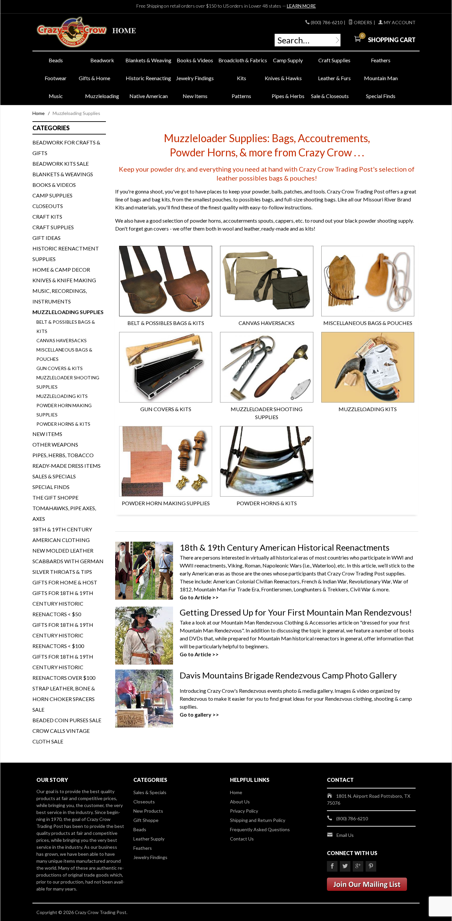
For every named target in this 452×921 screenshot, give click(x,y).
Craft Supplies (334, 60)
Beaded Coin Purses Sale (66, 720)
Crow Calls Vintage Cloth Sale (61, 736)
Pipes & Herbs (288, 96)
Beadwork (102, 60)
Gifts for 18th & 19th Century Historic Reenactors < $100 (62, 635)
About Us (240, 801)
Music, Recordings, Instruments (59, 296)
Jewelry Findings (195, 78)
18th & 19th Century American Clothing (62, 534)
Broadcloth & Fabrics (241, 60)
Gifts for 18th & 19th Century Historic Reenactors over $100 (63, 667)
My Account (399, 22)
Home (38, 113)
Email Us (345, 835)
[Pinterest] (371, 866)
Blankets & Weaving (148, 60)
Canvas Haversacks (266, 323)
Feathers (380, 60)
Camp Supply (288, 60)
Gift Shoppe (145, 820)
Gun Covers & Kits (165, 409)
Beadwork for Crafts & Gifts (66, 147)
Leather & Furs (334, 78)
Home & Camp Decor (61, 269)
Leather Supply (148, 838)
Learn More (301, 6)
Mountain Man (381, 78)
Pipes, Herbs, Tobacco (63, 455)
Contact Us (242, 838)
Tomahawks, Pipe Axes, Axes (64, 513)
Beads (56, 60)
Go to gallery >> (199, 714)
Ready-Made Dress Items (66, 465)
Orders (362, 22)
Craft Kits (47, 216)
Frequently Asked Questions (260, 829)
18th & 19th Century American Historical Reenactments (284, 547)
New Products (148, 811)
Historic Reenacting (148, 78)
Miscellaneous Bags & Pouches (367, 323)
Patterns (241, 96)
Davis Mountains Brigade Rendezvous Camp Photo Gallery (288, 675)
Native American (148, 96)
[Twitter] (345, 866)
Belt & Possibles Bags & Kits (165, 323)
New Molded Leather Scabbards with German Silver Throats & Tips (68, 561)
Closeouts (47, 206)
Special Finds (380, 96)
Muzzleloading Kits (368, 409)
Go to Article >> (199, 597)
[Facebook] (332, 866)
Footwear (56, 78)
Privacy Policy (244, 811)
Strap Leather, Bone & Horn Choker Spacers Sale (63, 699)
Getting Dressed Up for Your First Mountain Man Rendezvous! (296, 612)
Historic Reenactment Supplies (65, 253)
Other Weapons (55, 444)
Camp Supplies (52, 195)
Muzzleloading (102, 96)
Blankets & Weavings (62, 174)
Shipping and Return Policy (257, 820)
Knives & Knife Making (64, 280)
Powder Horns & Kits (267, 503)
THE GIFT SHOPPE (55, 497)
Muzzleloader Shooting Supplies (266, 413)
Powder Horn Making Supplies (166, 503)
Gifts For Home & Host (64, 582)
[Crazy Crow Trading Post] (96, 32)
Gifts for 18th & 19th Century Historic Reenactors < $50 (62, 603)
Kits (241, 78)
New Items (195, 96)
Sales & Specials (54, 476)
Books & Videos (195, 60)
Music (56, 96)
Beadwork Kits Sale (60, 163)
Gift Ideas (46, 238)
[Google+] (358, 866)
